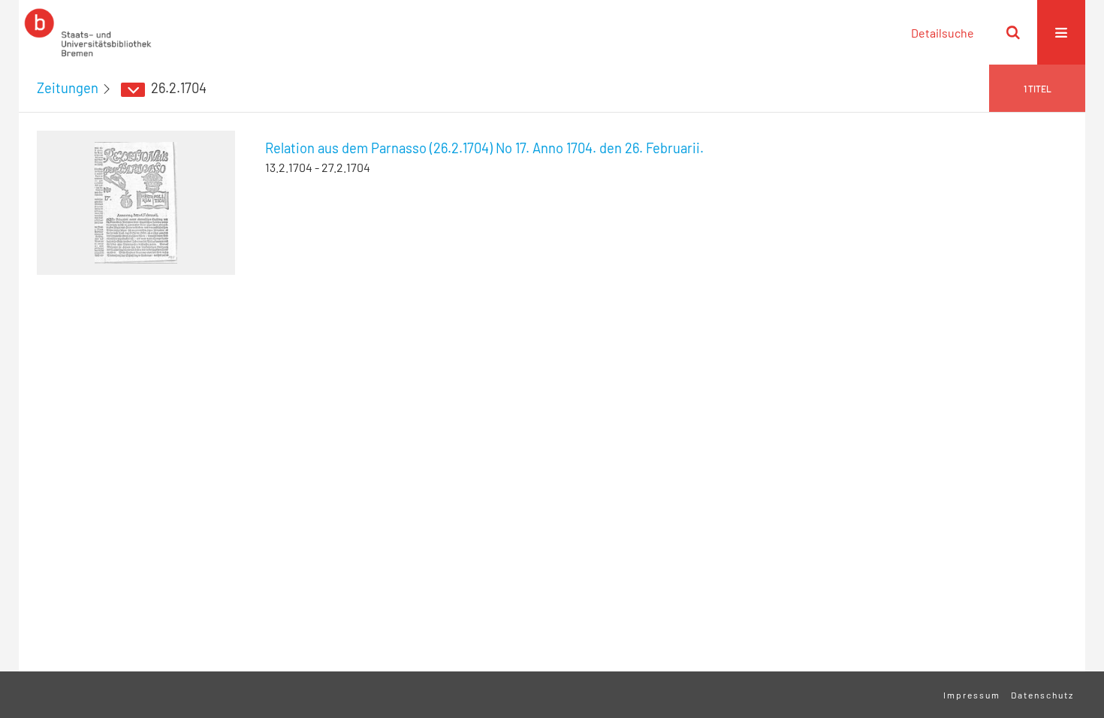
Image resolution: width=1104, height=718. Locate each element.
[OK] (1013, 32)
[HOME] (87, 32)
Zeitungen (67, 88)
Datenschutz (1042, 694)
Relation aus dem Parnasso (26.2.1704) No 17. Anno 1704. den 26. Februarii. (484, 148)
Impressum (971, 694)
